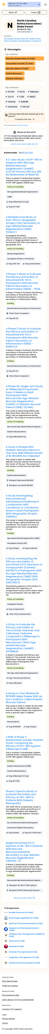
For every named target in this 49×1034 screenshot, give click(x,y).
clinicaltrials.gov (22, 125)
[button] (10, 92)
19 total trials (28, 153)
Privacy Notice (8, 1018)
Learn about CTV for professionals (18, 999)
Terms (5, 1023)
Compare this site (23, 119)
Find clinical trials (10, 981)
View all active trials (23, 898)
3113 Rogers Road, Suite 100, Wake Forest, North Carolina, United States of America (23, 39)
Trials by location (10, 985)
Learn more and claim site (23, 144)
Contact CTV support (12, 1009)
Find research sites (10, 995)
